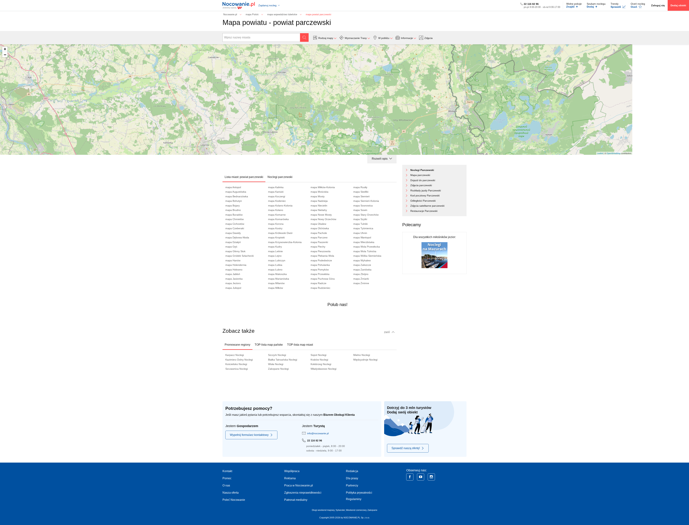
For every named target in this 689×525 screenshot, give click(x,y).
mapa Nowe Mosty (321, 214)
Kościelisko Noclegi (236, 364)
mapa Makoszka (277, 274)
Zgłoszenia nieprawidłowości (302, 492)
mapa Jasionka (234, 278)
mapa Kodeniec (277, 200)
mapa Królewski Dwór (280, 233)
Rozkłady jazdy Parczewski (425, 190)
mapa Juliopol (233, 287)
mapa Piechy (318, 246)
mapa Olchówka (320, 228)
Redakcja (352, 471)
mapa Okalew (318, 223)
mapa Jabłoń (232, 274)
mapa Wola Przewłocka (366, 246)
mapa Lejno (275, 255)
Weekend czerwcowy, (356, 510)
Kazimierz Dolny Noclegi (239, 359)
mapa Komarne (277, 214)
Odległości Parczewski (423, 200)
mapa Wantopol (362, 237)
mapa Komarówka (278, 219)
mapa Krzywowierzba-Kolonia (285, 242)
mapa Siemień (361, 196)
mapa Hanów (232, 260)
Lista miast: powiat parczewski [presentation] (244, 176)
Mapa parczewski (420, 175)
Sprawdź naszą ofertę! (406, 448)
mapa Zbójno (360, 274)
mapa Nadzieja (319, 200)
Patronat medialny (295, 499)
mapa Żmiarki (361, 278)
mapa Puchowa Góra (323, 278)
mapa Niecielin (319, 205)
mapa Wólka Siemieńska (367, 255)
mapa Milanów (276, 283)
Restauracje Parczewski (423, 210)
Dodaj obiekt (678, 5)
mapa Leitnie (275, 251)
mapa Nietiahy (319, 210)
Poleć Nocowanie (233, 499)
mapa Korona (275, 223)
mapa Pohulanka (320, 264)
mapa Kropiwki (276, 237)
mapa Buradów (234, 214)
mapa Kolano (275, 210)
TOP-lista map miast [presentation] (300, 344)
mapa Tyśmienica (363, 228)
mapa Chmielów (234, 219)
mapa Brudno (233, 210)
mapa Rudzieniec (320, 287)
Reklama (290, 478)
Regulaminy (353, 499)
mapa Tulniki (360, 223)
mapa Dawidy (233, 233)
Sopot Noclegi (318, 355)
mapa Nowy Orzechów (323, 219)
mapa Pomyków (320, 269)
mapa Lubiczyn (276, 260)
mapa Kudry (275, 246)
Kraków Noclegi (319, 359)
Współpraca (291, 471)
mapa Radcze (318, 283)
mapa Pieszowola (321, 251)
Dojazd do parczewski (422, 180)
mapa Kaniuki (275, 191)
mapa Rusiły (360, 187)
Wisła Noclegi (275, 364)
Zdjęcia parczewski (421, 185)
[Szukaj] (304, 37)
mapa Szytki (360, 219)
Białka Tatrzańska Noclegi (282, 359)
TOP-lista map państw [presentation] (269, 344)
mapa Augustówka (235, 191)
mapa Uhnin (360, 233)
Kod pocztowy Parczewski (425, 195)
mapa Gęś (231, 246)
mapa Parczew (319, 237)
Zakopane (372, 510)
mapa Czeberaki (234, 228)
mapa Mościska (319, 191)
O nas (226, 485)
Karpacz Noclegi (234, 355)
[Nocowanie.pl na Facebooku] (409, 477)
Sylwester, (341, 510)
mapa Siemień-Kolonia (366, 200)
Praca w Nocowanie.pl (298, 485)
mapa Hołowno (233, 269)
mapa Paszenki (319, 242)
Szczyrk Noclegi (277, 355)
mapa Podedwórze (321, 260)
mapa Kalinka (275, 187)
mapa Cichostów (234, 223)
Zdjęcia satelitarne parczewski (427, 205)
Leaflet (600, 153)
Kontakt (227, 471)
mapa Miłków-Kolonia (323, 187)
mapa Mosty (318, 196)
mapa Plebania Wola (322, 255)
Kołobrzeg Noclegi (321, 364)
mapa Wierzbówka (363, 242)
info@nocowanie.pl (318, 433)
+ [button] (5, 49)
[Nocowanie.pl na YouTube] (420, 477)
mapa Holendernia (235, 264)
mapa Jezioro (233, 283)
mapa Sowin (360, 210)
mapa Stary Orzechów (366, 214)
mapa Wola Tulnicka (364, 251)
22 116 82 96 (531, 4)
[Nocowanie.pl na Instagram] (431, 477)
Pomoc (226, 478)
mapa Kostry (275, 228)
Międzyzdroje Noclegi (365, 359)
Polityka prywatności (359, 492)
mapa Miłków (275, 287)
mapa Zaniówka (362, 269)
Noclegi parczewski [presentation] (280, 176)
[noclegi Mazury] (434, 254)
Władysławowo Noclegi (323, 368)
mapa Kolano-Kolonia (280, 205)
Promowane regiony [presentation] (237, 344)
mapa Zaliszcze (362, 264)
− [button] (5, 54)
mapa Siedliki (360, 191)
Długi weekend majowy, (324, 510)
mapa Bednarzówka (236, 196)
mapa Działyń (233, 242)
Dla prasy (352, 478)
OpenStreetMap (613, 153)
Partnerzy (352, 485)
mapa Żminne (361, 283)
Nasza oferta (230, 492)
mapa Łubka (275, 264)
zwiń (387, 332)
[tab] (243, 177)
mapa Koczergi (276, 196)
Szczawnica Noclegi (236, 368)
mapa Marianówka (278, 278)
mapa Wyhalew (362, 260)
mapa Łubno (275, 269)
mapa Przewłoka (320, 274)
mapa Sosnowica (363, 205)
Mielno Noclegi (361, 355)
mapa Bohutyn (233, 200)
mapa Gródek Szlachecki (239, 255)
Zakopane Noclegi (278, 368)
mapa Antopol (233, 187)
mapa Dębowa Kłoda (237, 237)
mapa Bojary (232, 205)
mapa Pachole (319, 233)
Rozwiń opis (380, 158)
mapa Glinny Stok (235, 251)
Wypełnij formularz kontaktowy (249, 434)
